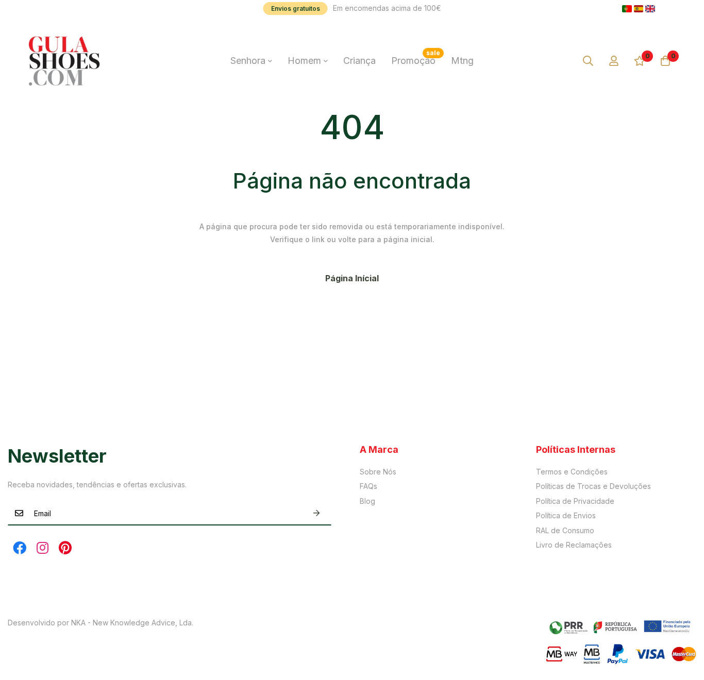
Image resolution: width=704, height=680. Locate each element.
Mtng (462, 60)
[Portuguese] (627, 8)
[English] (650, 8)
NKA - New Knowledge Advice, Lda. (132, 622)
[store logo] (64, 60)
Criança (359, 60)
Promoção (415, 57)
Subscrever (316, 513)
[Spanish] (639, 8)
